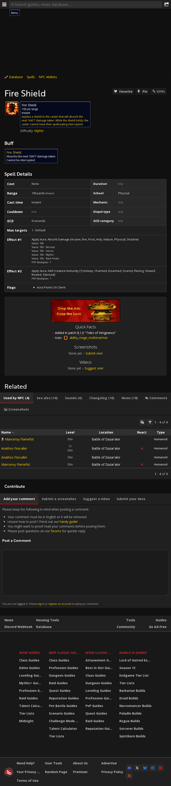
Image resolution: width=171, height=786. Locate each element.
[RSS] (129, 775)
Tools (130, 620)
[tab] (16, 398)
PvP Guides (94, 706)
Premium (80, 772)
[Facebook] (152, 768)
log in (41, 603)
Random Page (56, 772)
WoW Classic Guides (100, 652)
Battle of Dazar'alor (106, 439)
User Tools (53, 763)
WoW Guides (29, 652)
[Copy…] (142, 422)
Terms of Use (28, 780)
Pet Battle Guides (63, 706)
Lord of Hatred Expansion (136, 660)
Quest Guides (60, 690)
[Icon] (12, 108)
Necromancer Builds (135, 706)
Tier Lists (26, 713)
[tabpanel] (85, 447)
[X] (137, 768)
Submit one (94, 353)
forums (56, 531)
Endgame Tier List (134, 675)
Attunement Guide (100, 660)
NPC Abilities (48, 77)
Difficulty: (27, 131)
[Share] (166, 4)
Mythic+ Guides (31, 683)
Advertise (109, 763)
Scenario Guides (62, 713)
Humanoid (160, 439)
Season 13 (127, 668)
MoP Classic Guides (64, 652)
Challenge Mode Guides (64, 721)
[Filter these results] (150, 422)
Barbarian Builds (132, 690)
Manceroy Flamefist (19, 439)
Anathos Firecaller (14, 448)
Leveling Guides (31, 675)
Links (161, 91)
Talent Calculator (31, 706)
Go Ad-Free (158, 627)
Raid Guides (28, 698)
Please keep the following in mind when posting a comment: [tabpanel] (54, 556)
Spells (31, 77)
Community (126, 627)
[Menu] (4, 4)
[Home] (8, 775)
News (8, 620)
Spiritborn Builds (132, 736)
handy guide (68, 521)
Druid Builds (128, 698)
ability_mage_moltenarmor (88, 338)
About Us (80, 763)
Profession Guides (31, 690)
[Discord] (129, 768)
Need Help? (26, 763)
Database (16, 77)
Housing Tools (47, 620)
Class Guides (29, 660)
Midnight (26, 721)
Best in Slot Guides (100, 668)
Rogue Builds (129, 721)
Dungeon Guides (62, 675)
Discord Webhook (18, 627)
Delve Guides (29, 668)
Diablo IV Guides (133, 652)
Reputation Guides (64, 698)
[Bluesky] (145, 768)
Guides (161, 620)
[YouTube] (160, 768)
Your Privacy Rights (29, 772)
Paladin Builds (130, 713)
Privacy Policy (112, 772)
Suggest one (94, 368)
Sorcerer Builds (131, 728)
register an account (59, 603)
